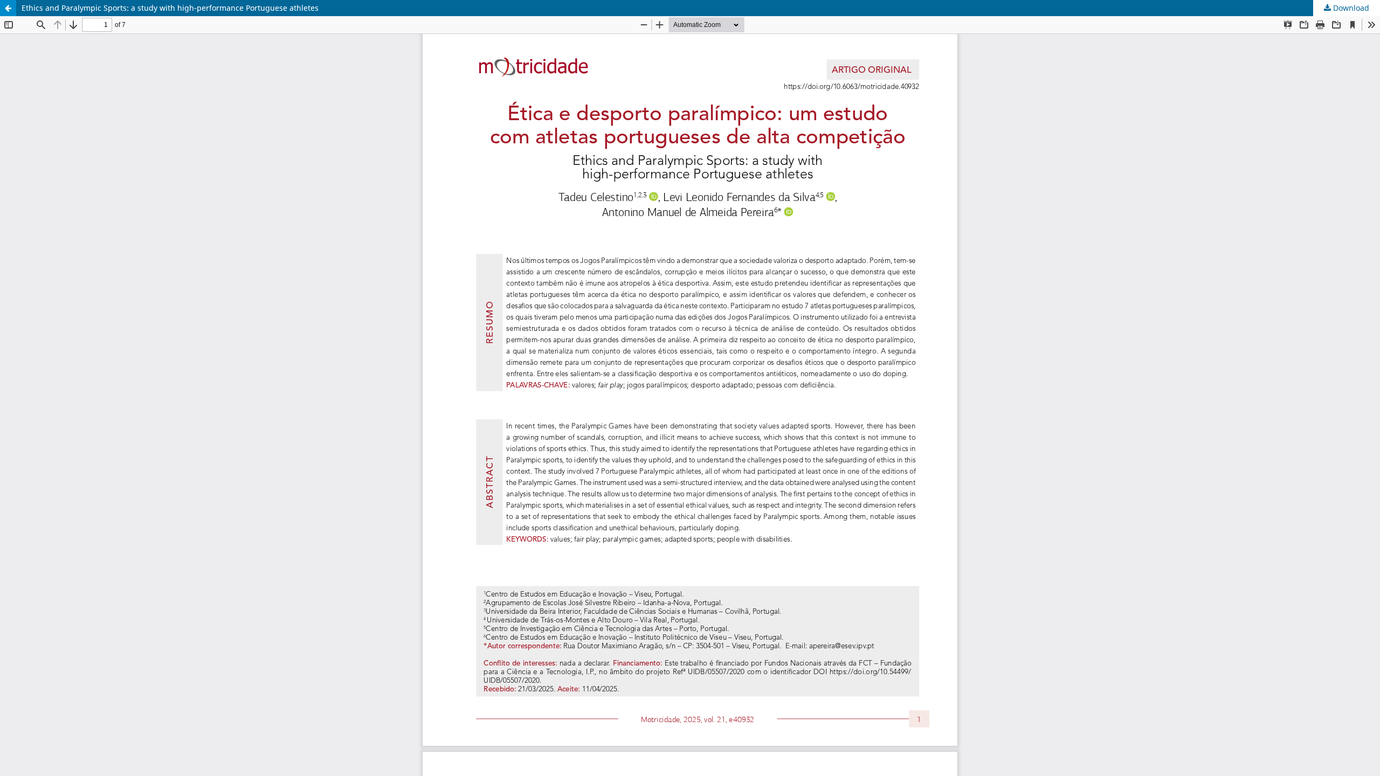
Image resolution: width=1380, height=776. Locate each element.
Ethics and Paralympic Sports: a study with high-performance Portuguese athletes (170, 8)
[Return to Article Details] (8, 8)
